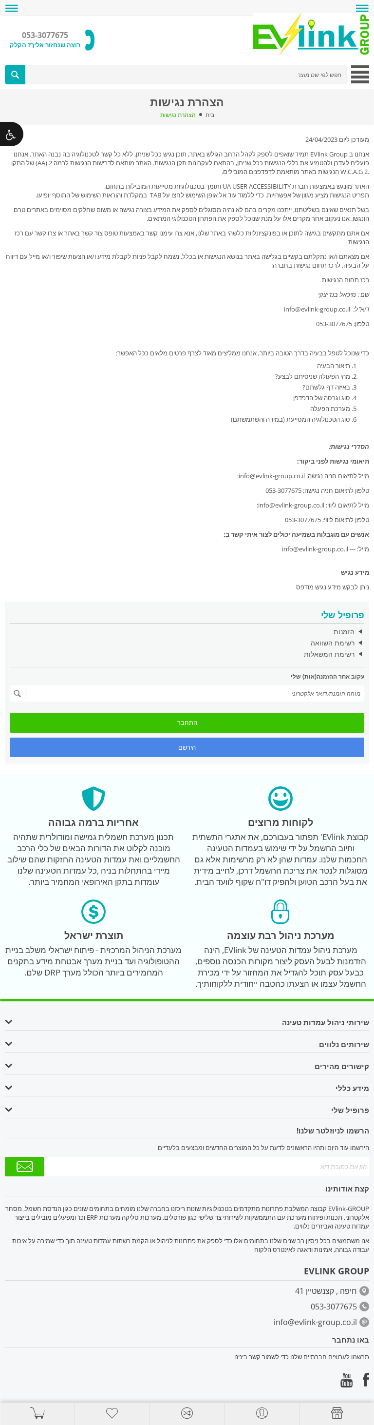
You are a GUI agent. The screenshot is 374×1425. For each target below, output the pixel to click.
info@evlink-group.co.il (315, 549)
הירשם (187, 747)
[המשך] (17, 693)
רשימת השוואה (333, 642)
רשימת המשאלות (329, 654)
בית (210, 115)
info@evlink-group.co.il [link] (272, 475)
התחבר (187, 722)
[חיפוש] (15, 74)
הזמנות (344, 631)
